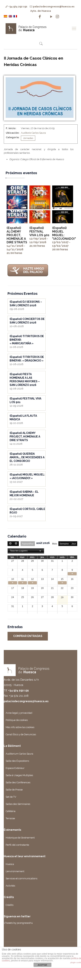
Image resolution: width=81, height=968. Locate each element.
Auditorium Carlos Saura (19, 753)
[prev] (10, 543)
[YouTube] (51, 16)
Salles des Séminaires (18, 804)
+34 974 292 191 (17, 6)
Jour (73, 543)
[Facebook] (39, 16)
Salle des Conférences (18, 782)
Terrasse (10, 818)
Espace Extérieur (15, 768)
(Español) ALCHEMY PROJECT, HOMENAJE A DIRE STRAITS (17, 235)
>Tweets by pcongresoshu (18, 922)
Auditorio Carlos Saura (33, 132)
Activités (10, 885)
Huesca (10, 864)
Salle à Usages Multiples (19, 775)
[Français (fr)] (15, 16)
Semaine (64, 543)
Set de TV (11, 796)
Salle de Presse (14, 789)
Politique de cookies (17, 720)
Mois (54, 543)
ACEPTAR (42, 965)
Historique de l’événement (20, 837)
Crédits (9, 905)
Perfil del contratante (17, 844)
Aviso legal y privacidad (19, 712)
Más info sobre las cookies (20, 727)
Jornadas (28, 138)
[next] (16, 543)
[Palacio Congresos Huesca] (37, 28)
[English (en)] (10, 16)
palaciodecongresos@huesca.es (53, 6)
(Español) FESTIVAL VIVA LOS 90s (39, 231)
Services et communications (21, 878)
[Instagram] (57, 16)
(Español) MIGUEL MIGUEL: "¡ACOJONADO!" (64, 233)
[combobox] (26, 551)
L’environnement (15, 871)
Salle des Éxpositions (17, 760)
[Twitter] (45, 16)
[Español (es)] (5, 16)
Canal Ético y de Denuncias (21, 734)
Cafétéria (10, 811)
